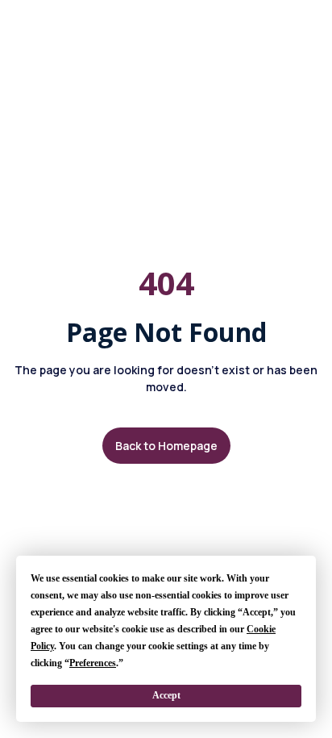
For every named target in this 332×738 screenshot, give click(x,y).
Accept (166, 695)
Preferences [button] (92, 663)
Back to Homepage (166, 445)
